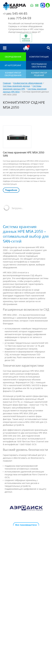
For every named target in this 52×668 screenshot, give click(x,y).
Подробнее (11, 190)
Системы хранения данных (16, 86)
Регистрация (47, 5)
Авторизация (42, 5)
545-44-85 (15, 13)
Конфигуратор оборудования (27, 83)
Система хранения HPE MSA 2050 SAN (23, 154)
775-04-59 (19, 18)
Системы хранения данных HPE (22, 87)
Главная (7, 83)
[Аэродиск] (26, 508)
